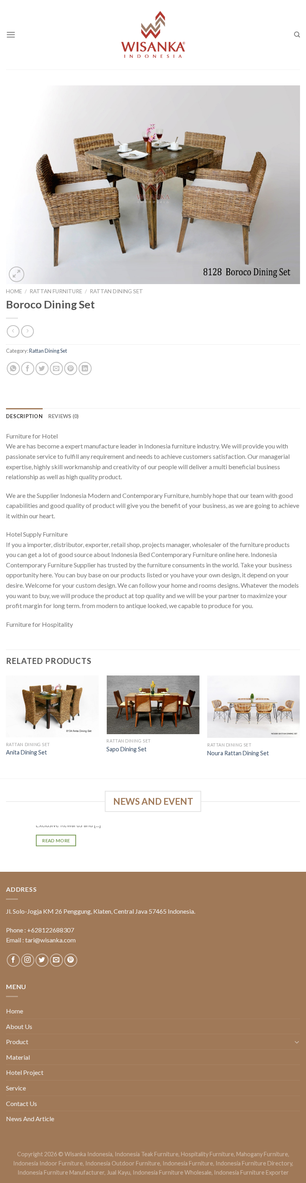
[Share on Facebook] (27, 368)
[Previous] (6, 726)
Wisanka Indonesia (88, 1154)
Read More (56, 840)
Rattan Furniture (55, 291)
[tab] (24, 416)
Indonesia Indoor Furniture (48, 1163)
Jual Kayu (118, 1172)
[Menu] (11, 34)
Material (18, 1057)
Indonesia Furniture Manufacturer (61, 1172)
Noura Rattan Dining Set (238, 753)
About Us (19, 1026)
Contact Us (21, 1103)
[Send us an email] (56, 960)
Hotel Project (24, 1072)
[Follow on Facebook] (13, 960)
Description (24, 416)
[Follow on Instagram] (27, 960)
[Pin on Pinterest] (70, 368)
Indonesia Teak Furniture (146, 1154)
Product (17, 1041)
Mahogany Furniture (262, 1154)
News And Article (30, 1118)
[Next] (300, 726)
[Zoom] (16, 274)
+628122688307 (50, 930)
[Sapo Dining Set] (152, 704)
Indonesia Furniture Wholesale (172, 1172)
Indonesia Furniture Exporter (251, 1172)
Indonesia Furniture (188, 1163)
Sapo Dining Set (126, 749)
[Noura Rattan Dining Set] (253, 706)
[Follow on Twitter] (42, 960)
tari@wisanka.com (51, 940)
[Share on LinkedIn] (85, 368)
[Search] (297, 34)
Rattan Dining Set (116, 291)
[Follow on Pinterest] (70, 960)
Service (16, 1088)
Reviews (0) (63, 416)
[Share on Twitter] (42, 368)
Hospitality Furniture (207, 1154)
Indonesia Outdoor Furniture (122, 1163)
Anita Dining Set (26, 752)
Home (14, 291)
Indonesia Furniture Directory (254, 1163)
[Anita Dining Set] (52, 706)
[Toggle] (297, 1042)
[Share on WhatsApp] (13, 368)
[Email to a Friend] (56, 368)
